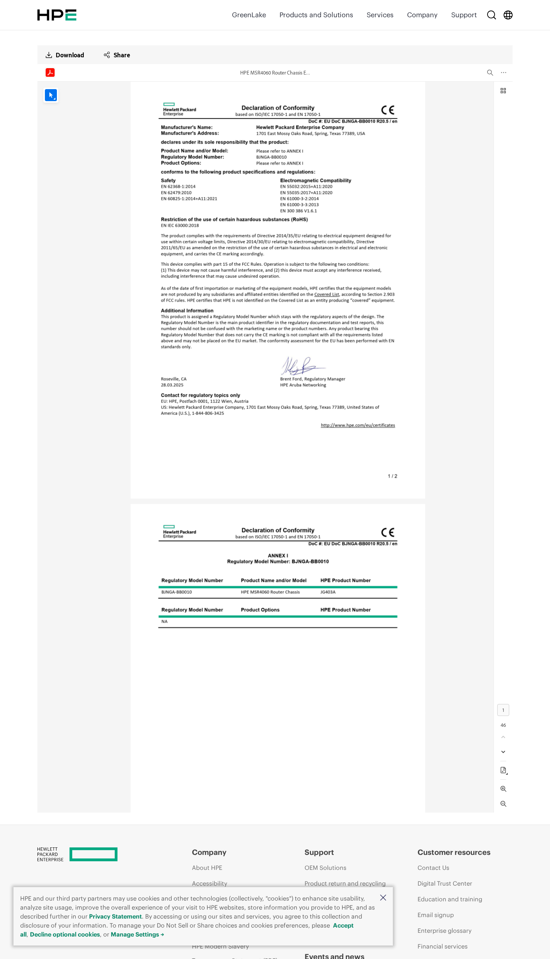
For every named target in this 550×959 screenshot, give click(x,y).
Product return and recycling (345, 883)
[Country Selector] (508, 15)
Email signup (436, 915)
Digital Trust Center (445, 883)
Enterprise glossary (444, 930)
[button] (383, 898)
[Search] (491, 15)
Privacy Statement (115, 916)
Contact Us (433, 867)
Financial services (443, 946)
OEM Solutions (325, 867)
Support (464, 14)
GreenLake (249, 14)
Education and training (450, 899)
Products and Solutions (316, 14)
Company (422, 14)
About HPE (207, 867)
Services (380, 14)
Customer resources (454, 852)
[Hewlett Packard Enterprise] (56, 15)
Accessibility (209, 883)
